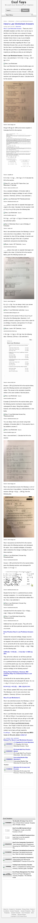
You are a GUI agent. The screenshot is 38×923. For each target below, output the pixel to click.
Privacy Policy (25, 909)
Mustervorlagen (22, 914)
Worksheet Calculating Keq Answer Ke (23, 850)
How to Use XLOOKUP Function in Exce (24, 835)
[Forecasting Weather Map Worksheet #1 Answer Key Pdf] (8, 759)
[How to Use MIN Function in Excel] (7, 833)
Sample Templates (26, 911)
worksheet (16, 738)
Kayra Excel (23, 916)
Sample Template (14, 911)
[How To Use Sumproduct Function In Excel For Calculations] (7, 844)
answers (8, 738)
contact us (23, 735)
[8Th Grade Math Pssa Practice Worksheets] (8, 751)
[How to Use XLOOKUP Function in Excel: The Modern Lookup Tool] (7, 840)
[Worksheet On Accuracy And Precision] (8, 768)
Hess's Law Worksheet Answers (13, 28)
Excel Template (26, 912)
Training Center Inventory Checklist (22, 864)
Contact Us (12, 909)
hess (12, 738)
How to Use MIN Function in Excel (22, 828)
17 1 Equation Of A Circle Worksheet (24, 742)
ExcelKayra (7, 732)
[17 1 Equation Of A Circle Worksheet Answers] (8, 743)
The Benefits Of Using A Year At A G (22, 821)
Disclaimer (18, 909)
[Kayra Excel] (19, 5)
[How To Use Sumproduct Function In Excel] (7, 859)
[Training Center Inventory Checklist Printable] (7, 866)
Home (5, 21)
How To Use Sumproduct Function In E (23, 842)
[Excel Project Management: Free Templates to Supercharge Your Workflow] (7, 875)
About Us (5, 909)
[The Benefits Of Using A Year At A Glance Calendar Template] (7, 822)
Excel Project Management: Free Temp (23, 872)
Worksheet (11, 21)
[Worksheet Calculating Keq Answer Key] (7, 852)
